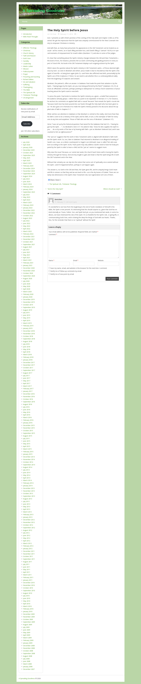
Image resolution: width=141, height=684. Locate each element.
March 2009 (27, 638)
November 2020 (29, 271)
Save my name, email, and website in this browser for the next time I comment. (78, 268)
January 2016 (27, 423)
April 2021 (26, 257)
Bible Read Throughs (30, 37)
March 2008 (27, 664)
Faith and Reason (29, 56)
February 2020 (28, 294)
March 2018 (27, 354)
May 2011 (26, 569)
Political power (28, 71)
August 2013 (27, 499)
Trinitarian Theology (69, 184)
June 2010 (26, 598)
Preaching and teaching (31, 77)
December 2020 (29, 268)
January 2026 (27, 147)
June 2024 (26, 181)
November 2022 (29, 213)
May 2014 (26, 475)
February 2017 (28, 389)
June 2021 (26, 252)
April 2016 (26, 415)
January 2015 (27, 454)
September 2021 (29, 244)
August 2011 (27, 562)
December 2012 (29, 520)
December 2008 (29, 646)
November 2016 (29, 396)
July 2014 (26, 470)
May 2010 (26, 601)
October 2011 (28, 556)
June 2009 (26, 630)
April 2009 (26, 635)
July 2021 (26, 250)
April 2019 (26, 320)
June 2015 (26, 441)
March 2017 (27, 386)
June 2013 (26, 504)
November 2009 (29, 617)
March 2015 (27, 449)
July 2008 (26, 659)
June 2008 (26, 661)
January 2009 (27, 643)
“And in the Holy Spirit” (55, 189)
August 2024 (27, 176)
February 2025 (28, 166)
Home (24, 21)
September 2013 (29, 496)
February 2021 (28, 263)
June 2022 (26, 223)
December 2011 (29, 551)
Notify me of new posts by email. (62, 274)
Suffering (26, 85)
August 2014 (27, 467)
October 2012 (28, 525)
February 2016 (28, 420)
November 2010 (29, 585)
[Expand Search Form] (119, 21)
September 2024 (29, 174)
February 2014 (28, 483)
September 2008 (29, 653)
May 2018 (26, 349)
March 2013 (27, 512)
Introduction (27, 34)
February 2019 (28, 326)
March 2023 (27, 202)
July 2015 (26, 438)
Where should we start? (111, 189)
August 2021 (27, 247)
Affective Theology (29, 48)
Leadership (27, 64)
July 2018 (26, 344)
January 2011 (27, 580)
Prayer (25, 74)
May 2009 (26, 632)
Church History (28, 53)
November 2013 (29, 491)
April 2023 (26, 200)
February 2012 (28, 546)
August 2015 (27, 436)
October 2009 (28, 619)
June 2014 (26, 472)
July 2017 (26, 376)
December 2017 (29, 362)
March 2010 (27, 606)
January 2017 (27, 391)
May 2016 (26, 412)
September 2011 (29, 559)
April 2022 (26, 229)
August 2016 (27, 404)
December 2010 (29, 583)
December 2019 (29, 299)
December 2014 (29, 457)
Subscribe (26, 124)
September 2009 (29, 622)
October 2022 (28, 216)
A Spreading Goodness (44, 10)
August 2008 (27, 656)
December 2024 (29, 168)
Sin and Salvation (29, 82)
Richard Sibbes (28, 79)
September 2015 (29, 433)
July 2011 (26, 564)
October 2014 (28, 462)
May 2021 (26, 255)
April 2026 (26, 145)
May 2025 (26, 158)
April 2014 (26, 478)
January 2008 (27, 666)
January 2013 (27, 517)
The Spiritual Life (55, 184)
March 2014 (27, 480)
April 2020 (26, 289)
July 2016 (26, 407)
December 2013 (29, 488)
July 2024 (26, 179)
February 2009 (28, 640)
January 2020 (27, 297)
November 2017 (29, 365)
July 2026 (26, 142)
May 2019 (26, 318)
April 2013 (26, 509)
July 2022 (26, 221)
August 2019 (27, 310)
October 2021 (28, 242)
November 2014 (29, 459)
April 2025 (26, 160)
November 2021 (29, 239)
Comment (53, 234)
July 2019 (26, 312)
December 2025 (29, 150)
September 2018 (29, 339)
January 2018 (27, 360)
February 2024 (28, 187)
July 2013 (26, 501)
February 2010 (28, 609)
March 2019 (27, 323)
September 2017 (29, 370)
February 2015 (28, 452)
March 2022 (27, 231)
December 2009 (29, 614)
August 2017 (27, 373)
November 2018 (29, 334)
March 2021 (27, 260)
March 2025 (27, 163)
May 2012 (26, 538)
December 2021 (29, 236)
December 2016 (29, 394)
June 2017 (26, 378)
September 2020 (29, 276)
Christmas (26, 50)
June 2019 (26, 315)
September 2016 (29, 402)
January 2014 (27, 486)
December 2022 (29, 210)
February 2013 (28, 514)
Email (75, 260)
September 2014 (29, 465)
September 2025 (29, 155)
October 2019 (28, 305)
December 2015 (29, 425)
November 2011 (29, 554)
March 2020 (27, 292)
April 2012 (26, 541)
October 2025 (28, 153)
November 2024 (29, 171)
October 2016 (28, 399)
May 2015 (26, 444)
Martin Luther (28, 66)
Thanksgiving (27, 87)
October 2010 (28, 588)
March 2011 (27, 575)
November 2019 (29, 302)
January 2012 (27, 548)
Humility (26, 61)
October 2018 (28, 336)
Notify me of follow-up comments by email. (66, 271)
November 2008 (29, 648)
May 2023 (26, 197)
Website (101, 260)
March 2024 (27, 184)
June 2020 (26, 284)
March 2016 (27, 417)
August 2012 (27, 530)
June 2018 (26, 347)
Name (51, 260)
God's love (27, 58)
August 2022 (27, 218)
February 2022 (28, 234)
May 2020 (26, 286)
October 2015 (28, 430)
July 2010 (26, 596)
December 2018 (29, 331)
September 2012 (29, 528)
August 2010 (27, 593)
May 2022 (26, 226)
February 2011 (28, 577)
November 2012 (29, 522)
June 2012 (26, 535)
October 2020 (28, 273)
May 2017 (26, 381)
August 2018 (27, 341)
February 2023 (28, 205)
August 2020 (27, 278)
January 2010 (27, 611)
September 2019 (29, 307)
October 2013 (28, 493)
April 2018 (26, 352)
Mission (26, 69)
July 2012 (26, 533)
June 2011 (26, 567)
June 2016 (26, 410)
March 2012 (27, 543)
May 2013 (26, 507)
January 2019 (27, 328)
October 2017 (28, 368)
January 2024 (27, 189)
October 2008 (28, 651)
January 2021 (27, 265)
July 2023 (26, 195)
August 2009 (27, 625)
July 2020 (26, 281)
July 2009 (26, 627)
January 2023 (27, 208)
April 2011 (26, 572)
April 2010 (26, 604)
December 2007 (29, 669)
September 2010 (29, 590)
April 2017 (26, 383)
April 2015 (26, 446)
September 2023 (29, 192)
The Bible (26, 90)
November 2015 (29, 428)
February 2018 (28, 357)
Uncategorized (28, 98)
